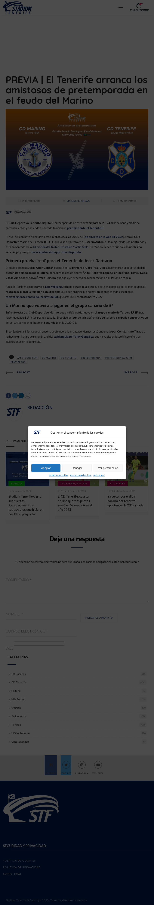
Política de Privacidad (80, 475)
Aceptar (46, 468)
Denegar (77, 468)
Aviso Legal (99, 475)
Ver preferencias (108, 468)
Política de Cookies (58, 475)
